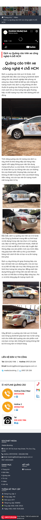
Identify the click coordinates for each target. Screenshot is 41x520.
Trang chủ (7, 17)
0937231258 (19, 394)
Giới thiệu (5, 472)
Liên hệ (5, 484)
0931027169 (19, 407)
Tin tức (4, 478)
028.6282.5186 (23, 454)
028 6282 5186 (20, 420)
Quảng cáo (6, 475)
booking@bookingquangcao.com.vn (20, 457)
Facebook (27, 469)
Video (16, 17)
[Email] (38, 390)
